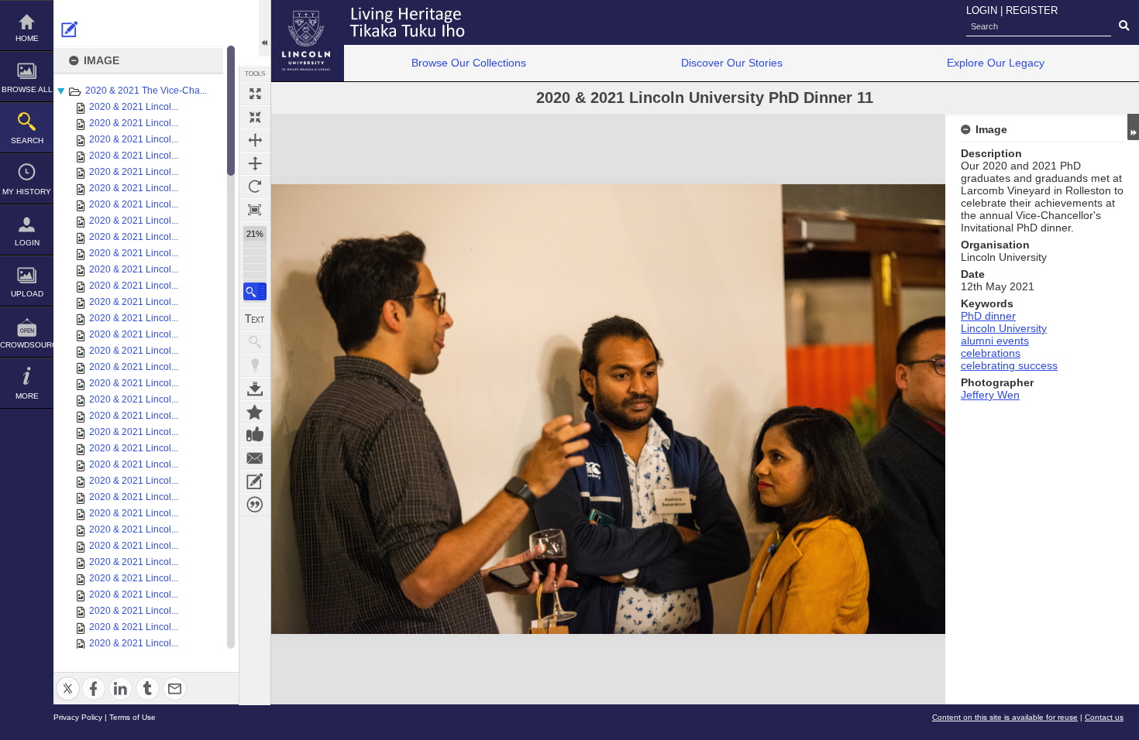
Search (27, 140)
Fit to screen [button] (254, 116)
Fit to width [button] (254, 140)
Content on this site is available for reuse (1005, 717)
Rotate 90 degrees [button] (254, 186)
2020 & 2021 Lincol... (133, 106)
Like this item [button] (254, 435)
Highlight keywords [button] (254, 365)
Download (254, 388)
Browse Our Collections (468, 63)
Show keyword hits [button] (254, 342)
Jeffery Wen (990, 395)
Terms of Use (132, 717)
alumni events (995, 340)
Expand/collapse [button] (1133, 127)
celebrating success (1009, 365)
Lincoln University (1004, 328)
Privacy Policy (77, 717)
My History (26, 191)
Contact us (1104, 717)
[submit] (1124, 26)
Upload (27, 293)
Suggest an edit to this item (69, 29)
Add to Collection (254, 411)
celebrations (990, 353)
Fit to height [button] (254, 163)
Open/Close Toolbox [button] (264, 28)
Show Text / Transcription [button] (254, 319)
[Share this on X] (68, 679)
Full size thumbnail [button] (254, 93)
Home (27, 38)
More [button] (27, 396)
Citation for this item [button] (254, 504)
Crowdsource (26, 345)
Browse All (27, 89)
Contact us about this (254, 458)
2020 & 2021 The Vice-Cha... (146, 90)
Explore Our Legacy (995, 63)
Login (27, 242)
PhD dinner (988, 316)
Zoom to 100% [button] (254, 209)
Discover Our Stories (732, 63)
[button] (255, 291)
